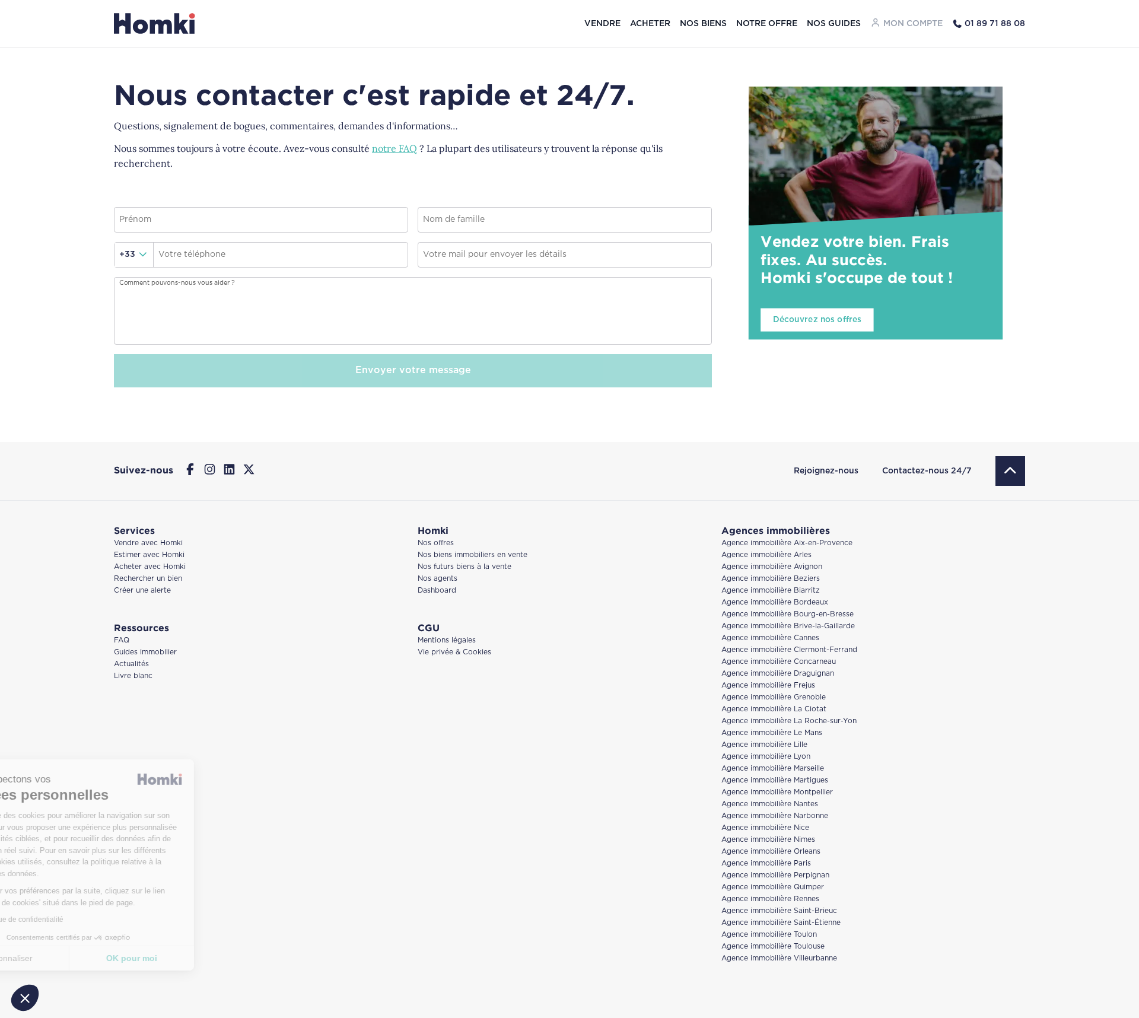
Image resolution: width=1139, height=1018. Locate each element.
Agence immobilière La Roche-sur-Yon (789, 721)
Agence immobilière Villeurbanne (779, 958)
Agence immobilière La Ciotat (773, 709)
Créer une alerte (142, 590)
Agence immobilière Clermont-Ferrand (789, 650)
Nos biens (703, 23)
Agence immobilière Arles (766, 555)
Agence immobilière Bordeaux (774, 602)
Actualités (131, 664)
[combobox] (134, 255)
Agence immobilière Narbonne (774, 816)
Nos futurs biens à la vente (464, 567)
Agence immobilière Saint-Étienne (781, 923)
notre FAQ (394, 148)
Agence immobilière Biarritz (770, 590)
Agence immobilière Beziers (770, 578)
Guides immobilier (145, 652)
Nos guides (834, 23)
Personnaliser (74, 958)
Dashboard (437, 590)
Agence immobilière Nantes (769, 804)
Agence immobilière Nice (765, 828)
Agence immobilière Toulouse (773, 946)
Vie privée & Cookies (454, 652)
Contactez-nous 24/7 (927, 471)
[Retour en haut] (1010, 471)
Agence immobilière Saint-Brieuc (779, 911)
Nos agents (437, 578)
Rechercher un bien (148, 578)
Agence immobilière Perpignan (775, 875)
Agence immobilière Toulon (769, 934)
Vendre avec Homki (148, 543)
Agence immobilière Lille (764, 745)
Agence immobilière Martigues (774, 780)
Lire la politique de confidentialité (77, 919)
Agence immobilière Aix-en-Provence (786, 543)
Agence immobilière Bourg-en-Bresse (787, 614)
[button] (25, 998)
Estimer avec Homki (149, 555)
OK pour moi (198, 958)
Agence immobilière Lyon (765, 756)
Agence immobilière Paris (766, 863)
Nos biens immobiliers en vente (472, 555)
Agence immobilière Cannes (770, 638)
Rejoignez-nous (826, 471)
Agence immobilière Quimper (772, 887)
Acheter (650, 23)
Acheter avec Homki (150, 567)
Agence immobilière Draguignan (777, 673)
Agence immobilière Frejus (768, 685)
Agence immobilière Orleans (770, 851)
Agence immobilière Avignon (771, 567)
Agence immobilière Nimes (768, 839)
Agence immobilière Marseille (772, 768)
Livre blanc (133, 676)
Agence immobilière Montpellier (777, 792)
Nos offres (436, 543)
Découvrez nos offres (817, 319)
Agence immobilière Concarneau (778, 661)
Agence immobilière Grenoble (773, 697)
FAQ (121, 640)
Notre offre (766, 23)
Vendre (602, 23)
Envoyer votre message (413, 370)
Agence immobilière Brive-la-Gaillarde (788, 626)
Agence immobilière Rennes (770, 899)
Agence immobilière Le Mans (771, 733)
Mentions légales (447, 640)
